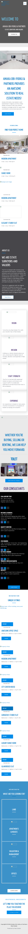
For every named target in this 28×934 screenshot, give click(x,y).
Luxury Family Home (8, 743)
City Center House (8, 687)
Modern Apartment (8, 159)
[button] (2, 469)
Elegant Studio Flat (9, 223)
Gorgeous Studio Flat (9, 715)
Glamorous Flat (7, 766)
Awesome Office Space (9, 631)
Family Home (5, 173)
